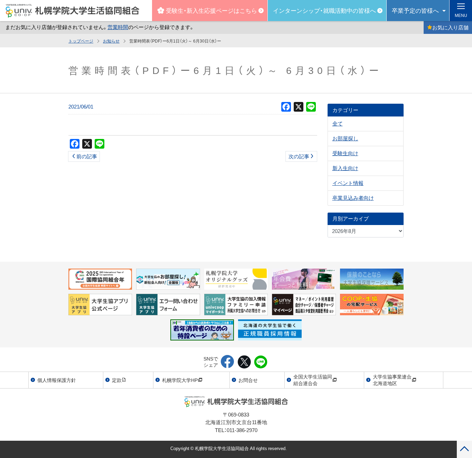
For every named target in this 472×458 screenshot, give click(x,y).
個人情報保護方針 (56, 379)
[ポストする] (244, 362)
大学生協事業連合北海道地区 (392, 380)
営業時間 (117, 27)
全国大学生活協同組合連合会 (312, 380)
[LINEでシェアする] (260, 362)
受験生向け (345, 153)
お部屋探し (345, 138)
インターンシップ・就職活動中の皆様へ (324, 10)
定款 (117, 379)
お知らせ (111, 41)
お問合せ (248, 379)
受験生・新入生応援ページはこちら (211, 10)
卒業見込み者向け (353, 198)
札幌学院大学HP (180, 379)
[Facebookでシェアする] (227, 362)
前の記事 (86, 156)
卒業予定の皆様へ (415, 10)
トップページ (80, 41)
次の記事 (299, 156)
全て (337, 123)
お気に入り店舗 (450, 27)
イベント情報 (348, 183)
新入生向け (345, 168)
